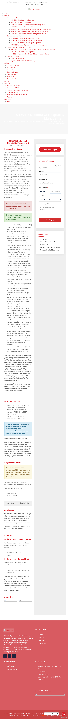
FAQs (8, 101)
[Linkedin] (57, 2)
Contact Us (7, 99)
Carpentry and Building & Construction (20, 47)
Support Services (12, 72)
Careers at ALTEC (13, 88)
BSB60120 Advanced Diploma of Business (24, 27)
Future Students (12, 70)
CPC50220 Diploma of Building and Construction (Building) (30, 54)
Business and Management (16, 18)
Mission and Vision (13, 86)
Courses (6, 16)
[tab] (10, 503)
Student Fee (11, 77)
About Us (7, 83)
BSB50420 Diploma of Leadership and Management (28, 25)
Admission (7, 81)
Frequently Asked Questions (49, 250)
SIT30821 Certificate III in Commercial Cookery (26, 38)
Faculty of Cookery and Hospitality (37, 121)
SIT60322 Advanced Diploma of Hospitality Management (29, 45)
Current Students (13, 65)
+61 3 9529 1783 (30, 2)
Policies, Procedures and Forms (17, 90)
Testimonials (11, 68)
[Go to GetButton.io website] (64, 717)
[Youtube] (60, 2)
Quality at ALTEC (12, 92)
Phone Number (43, 187)
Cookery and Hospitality (15, 36)
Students (6, 63)
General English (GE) (17, 59)
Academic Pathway (13, 79)
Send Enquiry (50, 220)
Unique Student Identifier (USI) (50, 247)
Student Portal (39, 4)
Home (6, 13)
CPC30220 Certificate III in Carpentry (23, 52)
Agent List (43, 239)
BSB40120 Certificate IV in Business (22, 20)
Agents (9, 97)
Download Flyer (50, 149)
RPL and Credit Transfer (48, 242)
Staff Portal (29, 4)
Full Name (42, 171)
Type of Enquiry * (43, 195)
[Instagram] (55, 2)
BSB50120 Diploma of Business (21, 22)
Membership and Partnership (17, 95)
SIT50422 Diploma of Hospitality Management (26, 43)
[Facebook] (52, 2)
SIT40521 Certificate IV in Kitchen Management (26, 40)
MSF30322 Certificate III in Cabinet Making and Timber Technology (33, 49)
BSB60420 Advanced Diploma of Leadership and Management (31, 29)
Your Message (45, 203)
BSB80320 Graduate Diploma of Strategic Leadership (28, 34)
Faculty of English (13, 56)
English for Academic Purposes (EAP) (23, 61)
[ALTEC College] (34, 9)
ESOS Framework (12, 74)
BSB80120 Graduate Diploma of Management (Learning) (29, 31)
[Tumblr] (62, 2)
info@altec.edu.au (44, 2)
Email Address (43, 179)
